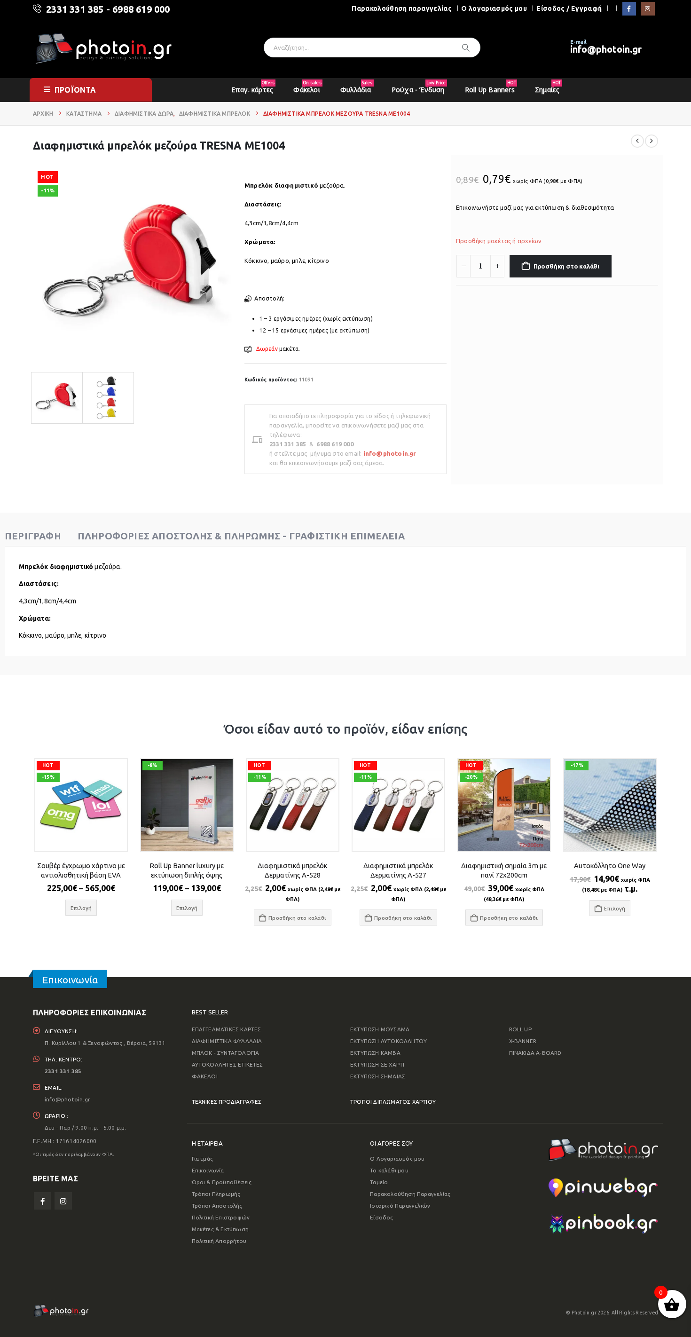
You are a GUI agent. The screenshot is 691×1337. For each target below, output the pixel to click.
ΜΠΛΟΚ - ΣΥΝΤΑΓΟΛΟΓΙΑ (225, 1053)
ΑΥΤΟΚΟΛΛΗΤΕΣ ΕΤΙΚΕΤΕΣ (227, 1064)
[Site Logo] (103, 47)
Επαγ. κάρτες (253, 86)
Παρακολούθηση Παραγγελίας (410, 1194)
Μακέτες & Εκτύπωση (220, 1229)
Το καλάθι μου (389, 1170)
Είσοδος (381, 1217)
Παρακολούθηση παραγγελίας (402, 8)
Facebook (42, 1201)
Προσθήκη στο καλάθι (566, 266)
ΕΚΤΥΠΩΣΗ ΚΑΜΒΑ (375, 1053)
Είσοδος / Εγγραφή (569, 8)
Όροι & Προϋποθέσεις (222, 1182)
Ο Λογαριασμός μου (397, 1158)
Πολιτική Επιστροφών (221, 1217)
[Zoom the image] (603, 1144)
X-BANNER (523, 1041)
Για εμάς (202, 1158)
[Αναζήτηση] (465, 47)
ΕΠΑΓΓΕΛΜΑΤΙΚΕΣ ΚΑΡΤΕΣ (226, 1029)
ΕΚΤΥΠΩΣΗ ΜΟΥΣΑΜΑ (379, 1029)
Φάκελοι (307, 86)
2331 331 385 (74, 9)
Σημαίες (548, 86)
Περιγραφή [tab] (33, 535)
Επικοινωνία (208, 1170)
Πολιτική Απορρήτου (219, 1241)
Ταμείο (379, 1182)
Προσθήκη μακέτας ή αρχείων (499, 240)
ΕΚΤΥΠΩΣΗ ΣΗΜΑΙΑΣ (377, 1076)
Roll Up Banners (490, 86)
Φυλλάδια (356, 86)
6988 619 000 (141, 9)
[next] (651, 141)
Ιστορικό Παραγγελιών (400, 1206)
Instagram (63, 1201)
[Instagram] (647, 9)
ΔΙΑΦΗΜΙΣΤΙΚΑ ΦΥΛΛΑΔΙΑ (227, 1041)
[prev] (637, 141)
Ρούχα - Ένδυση (419, 86)
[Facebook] (629, 9)
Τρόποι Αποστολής (217, 1206)
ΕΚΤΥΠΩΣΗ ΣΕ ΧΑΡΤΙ (377, 1064)
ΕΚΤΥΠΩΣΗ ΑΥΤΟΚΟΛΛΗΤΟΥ (388, 1041)
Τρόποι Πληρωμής (216, 1194)
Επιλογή (614, 908)
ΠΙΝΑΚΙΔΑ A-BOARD (535, 1053)
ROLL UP (520, 1029)
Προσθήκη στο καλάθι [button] (297, 917)
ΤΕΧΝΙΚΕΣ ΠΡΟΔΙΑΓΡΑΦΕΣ (227, 1102)
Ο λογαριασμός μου (494, 8)
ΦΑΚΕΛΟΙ (205, 1076)
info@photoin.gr (606, 49)
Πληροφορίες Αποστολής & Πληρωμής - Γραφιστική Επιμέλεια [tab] (241, 535)
